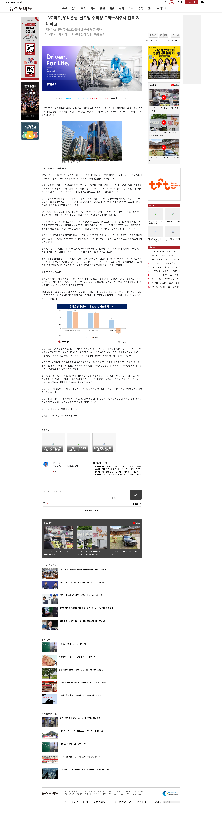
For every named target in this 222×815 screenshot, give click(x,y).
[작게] (178, 35)
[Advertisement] (192, 49)
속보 (64, 8)
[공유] (166, 35)
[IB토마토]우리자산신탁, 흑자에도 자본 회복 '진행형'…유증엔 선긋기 (120, 474)
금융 (112, 8)
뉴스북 (56, 471)
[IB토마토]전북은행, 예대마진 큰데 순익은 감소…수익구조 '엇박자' (119, 469)
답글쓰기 (153, 35)
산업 (121, 8)
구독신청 (158, 802)
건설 (150, 8)
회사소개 (68, 802)
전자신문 (180, 2)
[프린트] (161, 35)
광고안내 (86, 802)
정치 (74, 8)
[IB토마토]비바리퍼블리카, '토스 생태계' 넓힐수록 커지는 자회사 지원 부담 (122, 466)
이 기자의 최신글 (100, 463)
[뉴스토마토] (20, 9)
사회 (93, 8)
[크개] (173, 35)
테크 (131, 8)
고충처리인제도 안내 (124, 802)
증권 (102, 8)
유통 (140, 8)
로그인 (203, 2)
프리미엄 (162, 8)
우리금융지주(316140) (87, 112)
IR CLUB (111, 802)
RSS (150, 802)
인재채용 (77, 802)
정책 (83, 8)
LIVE (171, 2)
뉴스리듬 (152, 85)
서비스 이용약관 (140, 802)
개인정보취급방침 (98, 802)
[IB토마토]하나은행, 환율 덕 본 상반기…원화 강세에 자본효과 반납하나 (121, 472)
